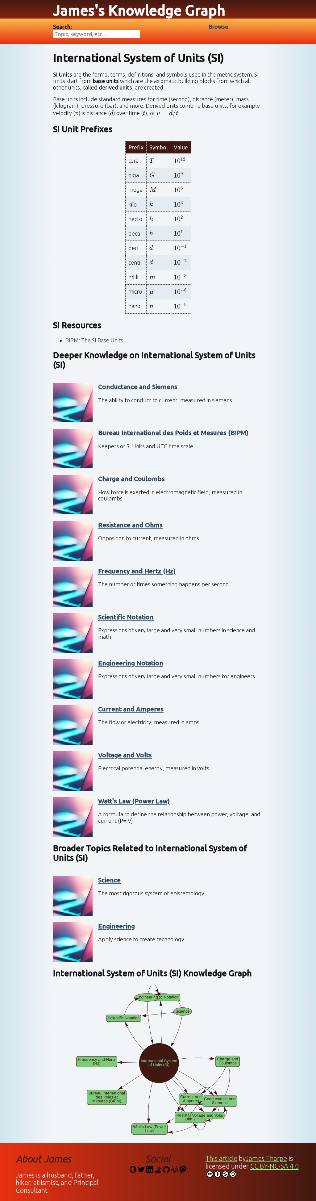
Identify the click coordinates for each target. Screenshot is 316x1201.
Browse (218, 26)
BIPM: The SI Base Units (94, 340)
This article (221, 1158)
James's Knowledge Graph (139, 10)
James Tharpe (266, 1158)
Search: (62, 26)
